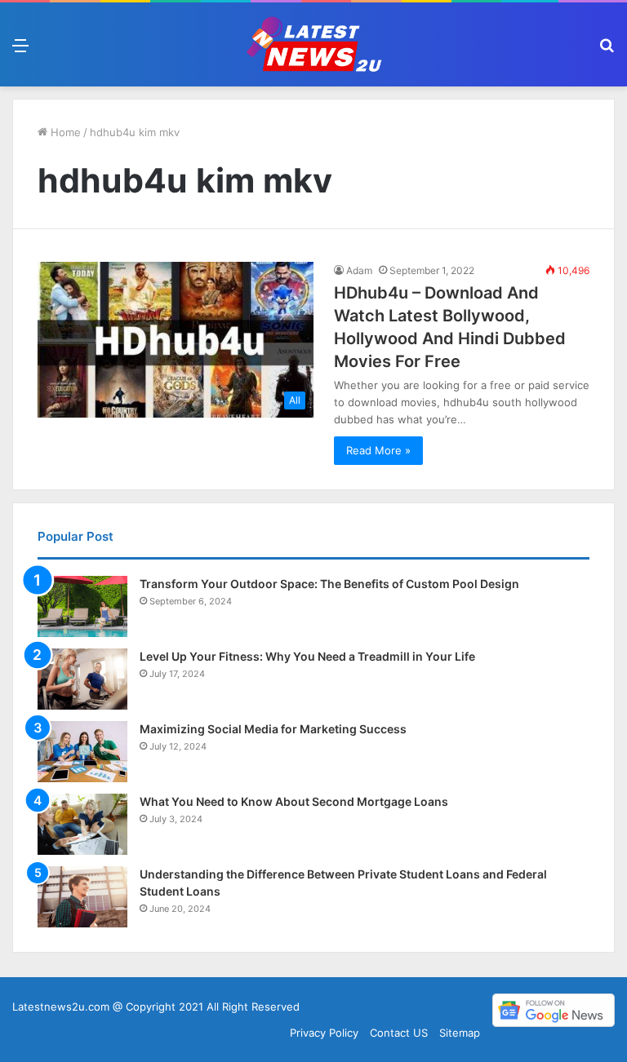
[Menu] (20, 51)
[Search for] (606, 51)
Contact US (399, 1032)
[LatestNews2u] (313, 44)
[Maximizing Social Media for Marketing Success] (82, 751)
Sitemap (459, 1032)
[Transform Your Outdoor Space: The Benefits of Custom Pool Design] (82, 606)
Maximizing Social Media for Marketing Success (273, 729)
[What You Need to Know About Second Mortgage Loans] (82, 824)
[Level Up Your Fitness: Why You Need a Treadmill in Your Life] (82, 679)
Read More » (378, 450)
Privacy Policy (324, 1032)
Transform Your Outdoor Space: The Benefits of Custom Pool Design (329, 584)
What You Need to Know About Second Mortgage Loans (294, 801)
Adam (359, 270)
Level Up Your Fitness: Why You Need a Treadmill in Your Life (307, 656)
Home (64, 132)
